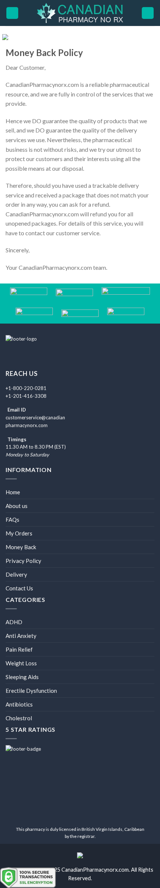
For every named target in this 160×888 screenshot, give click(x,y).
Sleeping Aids (22, 677)
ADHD (14, 622)
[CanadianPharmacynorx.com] (80, 13)
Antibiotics (19, 704)
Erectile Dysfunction (31, 690)
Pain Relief (19, 649)
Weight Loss (21, 663)
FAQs (12, 519)
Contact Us (19, 588)
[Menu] (12, 13)
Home (13, 492)
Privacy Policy (23, 560)
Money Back (21, 547)
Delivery (16, 574)
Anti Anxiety (21, 635)
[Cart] (148, 13)
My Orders (19, 533)
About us (17, 505)
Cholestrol (19, 718)
